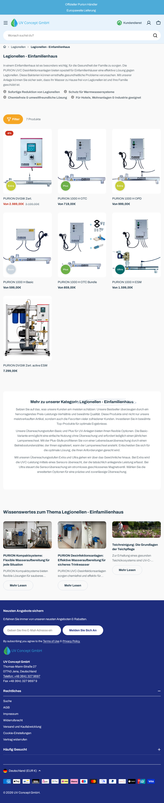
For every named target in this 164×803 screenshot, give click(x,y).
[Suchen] (155, 35)
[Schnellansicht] (46, 137)
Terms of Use (51, 641)
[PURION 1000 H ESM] (136, 245)
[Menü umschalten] (5, 22)
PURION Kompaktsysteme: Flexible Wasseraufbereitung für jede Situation (26, 560)
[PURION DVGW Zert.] (27, 161)
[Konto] (148, 22)
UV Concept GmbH (27, 792)
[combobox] (82, 35)
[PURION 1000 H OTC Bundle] (82, 245)
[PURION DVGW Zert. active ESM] (27, 328)
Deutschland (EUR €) (23, 770)
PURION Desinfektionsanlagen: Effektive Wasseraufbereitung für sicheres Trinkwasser (82, 560)
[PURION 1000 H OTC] (82, 161)
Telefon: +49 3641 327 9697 (21, 676)
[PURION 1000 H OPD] (136, 161)
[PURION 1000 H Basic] (27, 245)
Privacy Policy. (71, 641)
